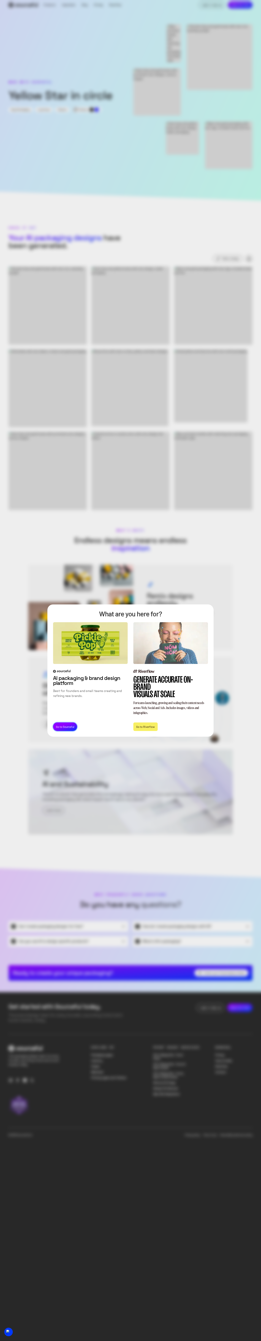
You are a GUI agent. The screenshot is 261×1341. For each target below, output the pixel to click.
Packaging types (102, 1055)
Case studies (223, 1060)
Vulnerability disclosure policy (236, 1135)
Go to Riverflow (145, 726)
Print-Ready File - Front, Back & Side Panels (168, 1075)
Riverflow (221, 1066)
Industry (96, 1060)
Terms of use (210, 1135)
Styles (95, 1066)
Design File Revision (165, 1088)
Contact (220, 1072)
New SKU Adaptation (166, 1094)
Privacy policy (192, 1135)
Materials (97, 1072)
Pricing (219, 1055)
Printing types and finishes (108, 1077)
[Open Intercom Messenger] (8, 1332)
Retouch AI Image (164, 1082)
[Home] (23, 4)
